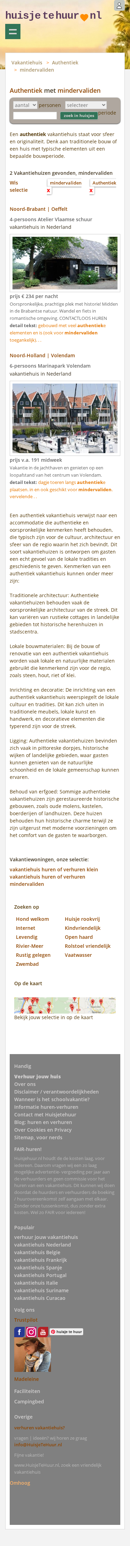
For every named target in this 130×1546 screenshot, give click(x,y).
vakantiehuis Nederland (42, 1244)
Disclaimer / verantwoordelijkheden (56, 1091)
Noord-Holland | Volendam (42, 355)
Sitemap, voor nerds (38, 1137)
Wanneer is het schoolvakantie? (51, 1099)
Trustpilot (26, 1319)
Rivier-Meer (29, 946)
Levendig (26, 937)
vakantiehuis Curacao (40, 1298)
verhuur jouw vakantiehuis (46, 1237)
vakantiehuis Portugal (40, 1275)
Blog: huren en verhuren (43, 1122)
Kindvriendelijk (83, 928)
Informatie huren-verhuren (46, 1107)
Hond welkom (32, 919)
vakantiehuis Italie (36, 1282)
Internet (25, 928)
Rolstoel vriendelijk (88, 946)
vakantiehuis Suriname (41, 1290)
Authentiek (65, 62)
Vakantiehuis (26, 62)
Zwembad (27, 964)
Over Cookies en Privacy (43, 1129)
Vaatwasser (78, 955)
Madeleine (26, 1379)
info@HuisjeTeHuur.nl (38, 1444)
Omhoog (20, 1482)
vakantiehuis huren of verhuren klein (54, 869)
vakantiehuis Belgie (37, 1252)
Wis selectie (19, 186)
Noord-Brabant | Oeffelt (39, 209)
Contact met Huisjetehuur (45, 1114)
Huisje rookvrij (82, 919)
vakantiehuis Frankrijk (40, 1260)
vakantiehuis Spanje (38, 1267)
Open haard (79, 937)
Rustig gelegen (33, 955)
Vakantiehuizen (12, 31)
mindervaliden (37, 69)
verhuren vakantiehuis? (39, 1427)
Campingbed (29, 1401)
